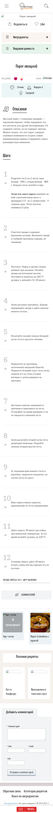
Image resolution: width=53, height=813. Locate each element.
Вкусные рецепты (10, 803)
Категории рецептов (35, 791)
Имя (9, 746)
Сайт (9, 759)
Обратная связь (12, 791)
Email (30, 746)
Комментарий (28, 595)
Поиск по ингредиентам (25, 796)
